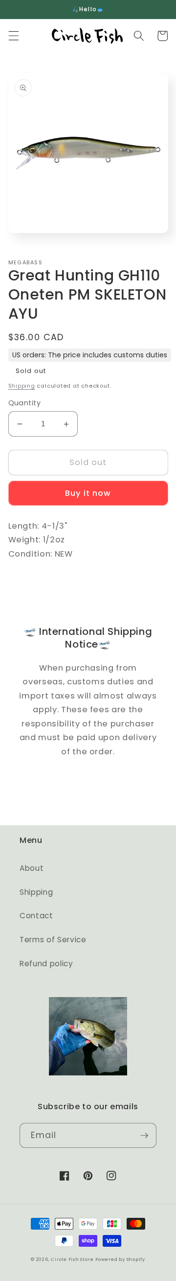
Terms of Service (53, 939)
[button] (13, 35)
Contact (36, 915)
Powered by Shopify (120, 1259)
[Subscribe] (144, 1135)
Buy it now (88, 493)
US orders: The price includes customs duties (89, 355)
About (32, 868)
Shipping (21, 386)
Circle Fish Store (72, 1259)
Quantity (24, 403)
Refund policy (46, 963)
